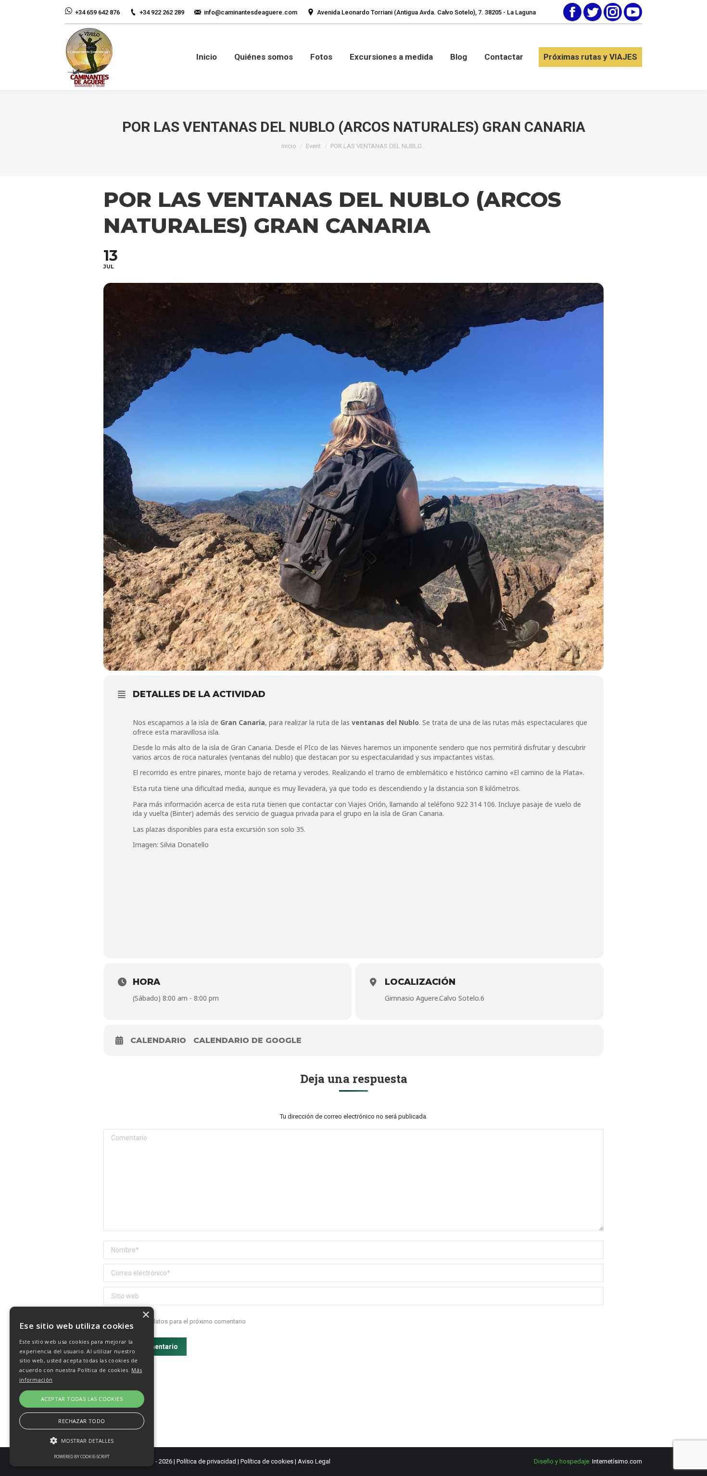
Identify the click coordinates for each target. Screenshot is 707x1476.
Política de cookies (266, 1461)
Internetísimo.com (617, 1461)
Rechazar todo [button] (81, 1421)
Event (313, 146)
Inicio (288, 146)
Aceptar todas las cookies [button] (82, 1398)
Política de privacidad (206, 1461)
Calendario (158, 1040)
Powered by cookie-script (82, 1456)
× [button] (145, 1315)
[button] (81, 1440)
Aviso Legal (314, 1461)
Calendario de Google (247, 1040)
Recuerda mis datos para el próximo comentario (179, 1321)
